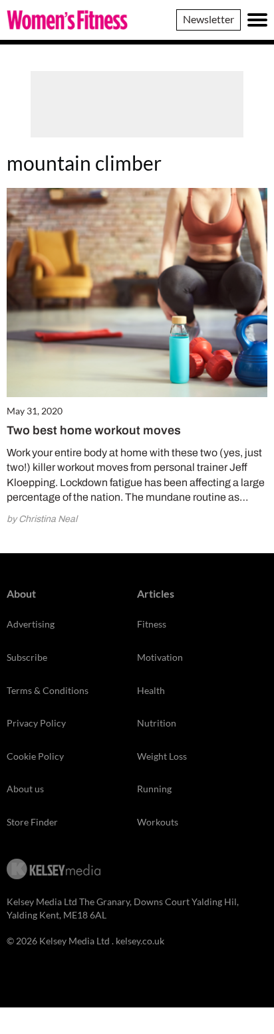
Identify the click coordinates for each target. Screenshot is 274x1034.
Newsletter (208, 19)
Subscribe (27, 657)
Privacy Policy (36, 723)
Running (154, 788)
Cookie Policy (35, 756)
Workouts (157, 821)
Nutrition (156, 723)
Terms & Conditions (47, 690)
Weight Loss (162, 756)
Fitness (151, 624)
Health (151, 690)
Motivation (160, 657)
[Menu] (257, 20)
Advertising (31, 624)
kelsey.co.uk (140, 940)
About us (25, 788)
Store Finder (32, 821)
